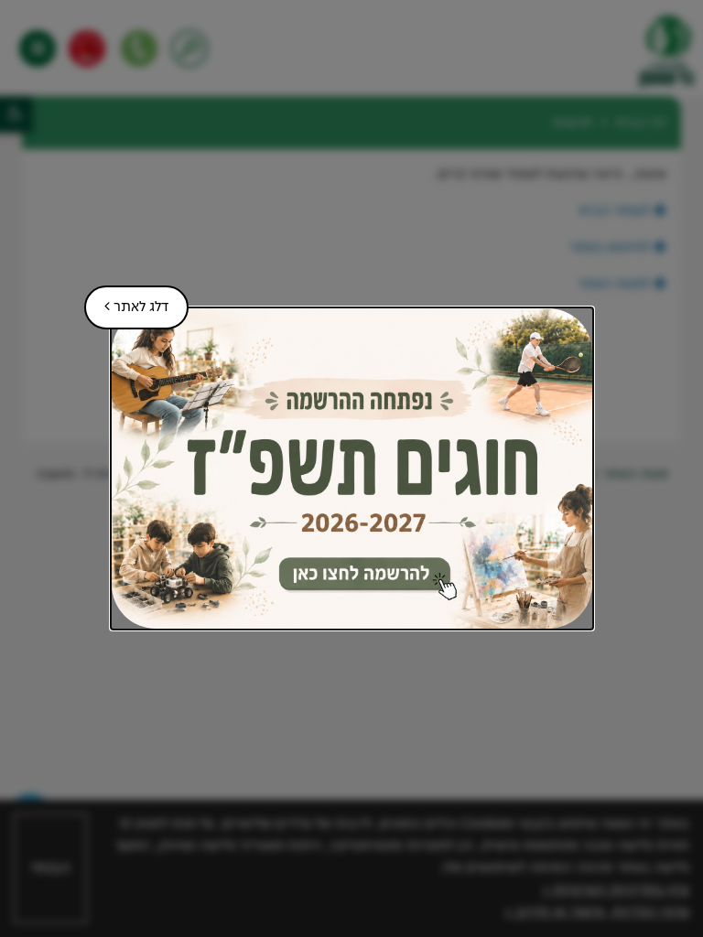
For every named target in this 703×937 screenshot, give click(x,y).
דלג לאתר (126, 300)
